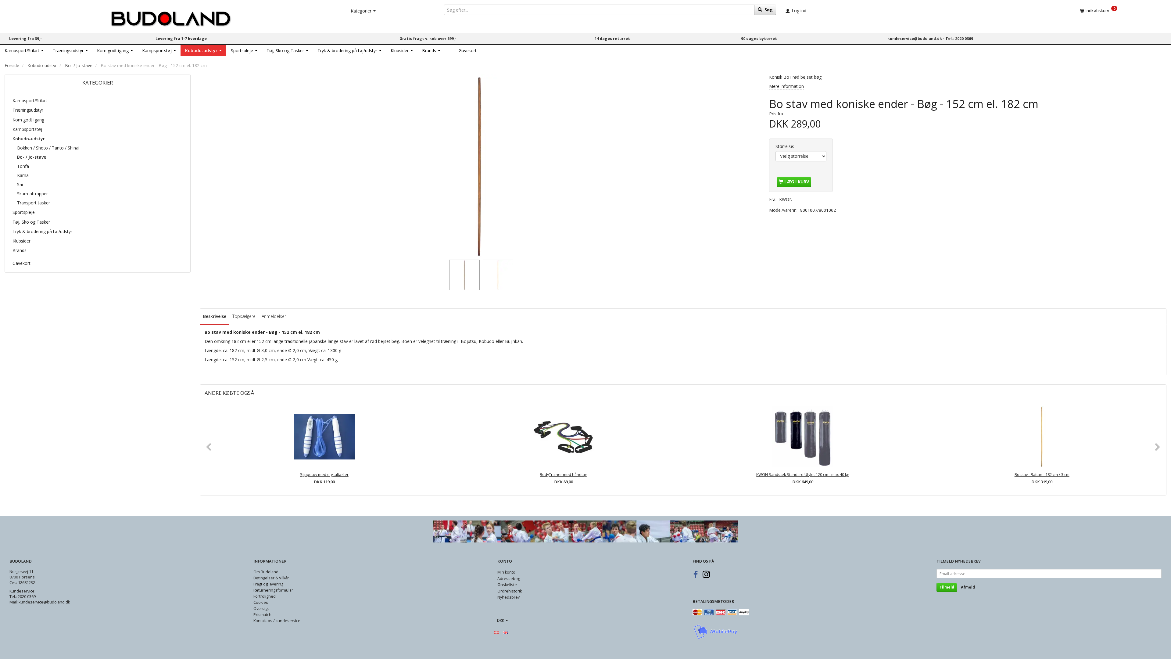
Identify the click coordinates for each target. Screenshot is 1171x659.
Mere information (786, 86)
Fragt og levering (268, 584)
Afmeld (968, 587)
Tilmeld (947, 587)
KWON (786, 199)
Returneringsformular (273, 590)
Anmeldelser (274, 316)
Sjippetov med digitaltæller (324, 474)
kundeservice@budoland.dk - (916, 38)
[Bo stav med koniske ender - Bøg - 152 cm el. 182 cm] (479, 165)
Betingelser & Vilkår (271, 578)
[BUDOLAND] (171, 17)
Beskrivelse (214, 316)
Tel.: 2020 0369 (959, 38)
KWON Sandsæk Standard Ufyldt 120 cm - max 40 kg (802, 474)
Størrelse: (784, 146)
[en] (505, 632)
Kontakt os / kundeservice (276, 620)
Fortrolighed (264, 596)
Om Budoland (265, 571)
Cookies (260, 602)
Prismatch (262, 614)
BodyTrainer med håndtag (563, 474)
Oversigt (261, 608)
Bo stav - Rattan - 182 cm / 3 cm (1042, 474)
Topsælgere (244, 316)
